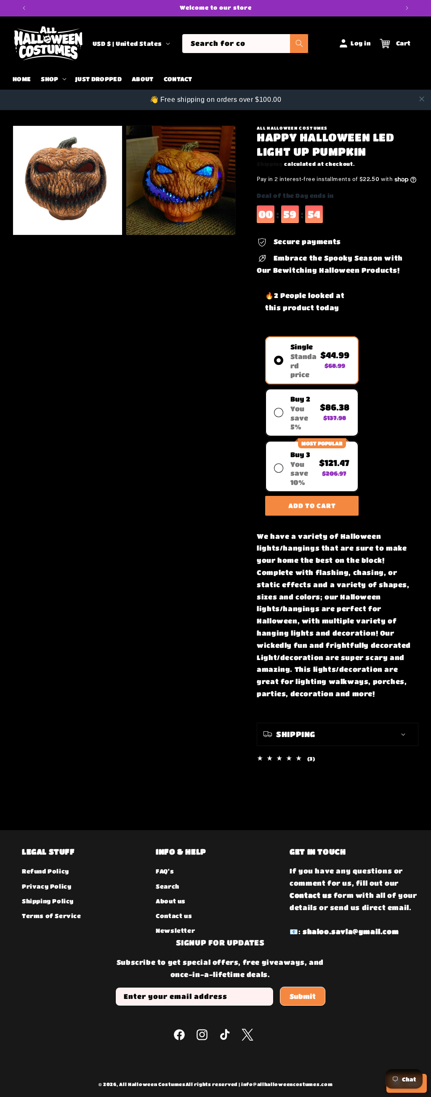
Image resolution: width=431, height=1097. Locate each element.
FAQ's (165, 871)
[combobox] (245, 43)
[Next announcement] (407, 8)
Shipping (270, 164)
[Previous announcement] (24, 8)
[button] (52, 79)
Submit (303, 996)
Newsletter (175, 930)
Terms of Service (51, 915)
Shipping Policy (48, 900)
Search (167, 886)
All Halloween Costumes (152, 1084)
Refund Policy (45, 871)
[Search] (299, 43)
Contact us (174, 915)
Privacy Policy (46, 886)
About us (171, 900)
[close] (421, 99)
